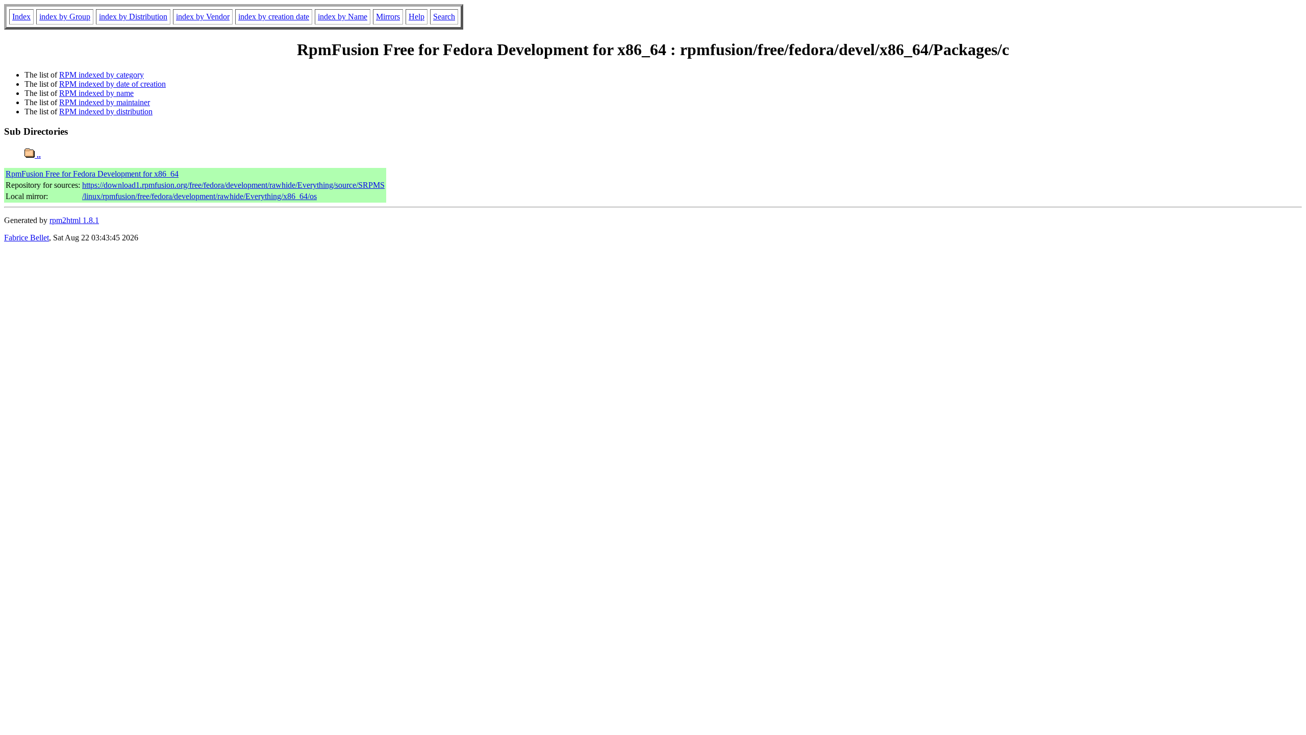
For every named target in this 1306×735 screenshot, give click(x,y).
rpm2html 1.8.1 (74, 220)
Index (21, 16)
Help (416, 16)
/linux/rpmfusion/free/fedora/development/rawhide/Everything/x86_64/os (199, 196)
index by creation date (273, 16)
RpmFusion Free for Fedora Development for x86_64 (92, 173)
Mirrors (388, 16)
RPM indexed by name (96, 93)
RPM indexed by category (101, 74)
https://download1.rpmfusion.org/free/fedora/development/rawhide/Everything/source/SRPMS (233, 185)
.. (38, 155)
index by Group (64, 16)
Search (444, 16)
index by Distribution (133, 16)
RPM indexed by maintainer (104, 102)
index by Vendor (203, 16)
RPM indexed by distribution (106, 111)
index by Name (342, 16)
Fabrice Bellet (26, 237)
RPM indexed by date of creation (112, 84)
